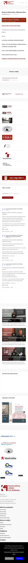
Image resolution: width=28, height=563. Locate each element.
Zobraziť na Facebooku (5, 231)
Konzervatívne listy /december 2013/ (10, 78)
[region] (14, 412)
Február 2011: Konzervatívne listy (11, 26)
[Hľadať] (26, 2)
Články (1, 522)
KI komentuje (3, 513)
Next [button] (24, 412)
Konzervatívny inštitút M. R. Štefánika (14, 208)
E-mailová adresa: (5, 193)
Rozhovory (2, 526)
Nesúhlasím (9, 558)
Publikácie (2, 533)
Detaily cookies (7, 552)
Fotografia (6, 229)
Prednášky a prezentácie (5, 524)
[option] (14, 79)
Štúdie (1, 528)
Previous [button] (4, 412)
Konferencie (3, 515)
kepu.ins (7, 255)
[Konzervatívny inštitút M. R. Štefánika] (9, 4)
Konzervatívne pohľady (5, 537)
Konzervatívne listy (6, 14)
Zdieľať (12, 231)
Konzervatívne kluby (5, 517)
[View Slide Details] (19, 412)
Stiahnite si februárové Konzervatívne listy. (14, 58)
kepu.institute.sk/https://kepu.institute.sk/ (9, 276)
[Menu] (1, 2)
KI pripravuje (3, 511)
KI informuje (3, 509)
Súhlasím (19, 558)
